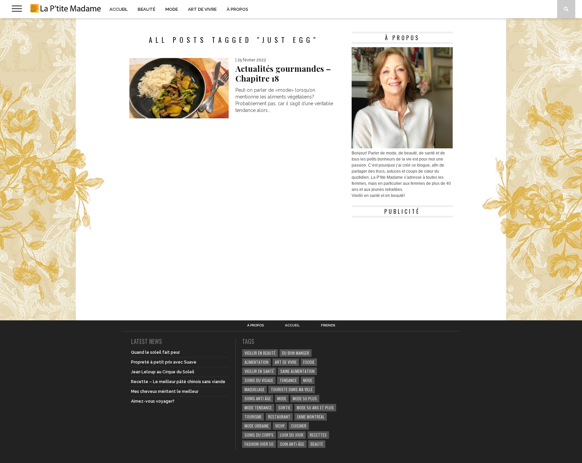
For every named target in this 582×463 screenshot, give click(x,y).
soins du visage (259, 380)
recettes (318, 435)
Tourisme (253, 416)
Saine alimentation (297, 371)
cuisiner (298, 426)
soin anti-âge (292, 444)
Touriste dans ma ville (292, 389)
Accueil (118, 9)
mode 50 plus (305, 398)
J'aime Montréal (310, 416)
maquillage (254, 389)
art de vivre (286, 362)
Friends (328, 325)
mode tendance (258, 407)
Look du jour (291, 435)
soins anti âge (258, 398)
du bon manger (295, 353)
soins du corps (259, 435)
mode (307, 380)
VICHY (280, 426)
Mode (171, 9)
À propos (237, 9)
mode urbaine (257, 426)
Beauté (146, 9)
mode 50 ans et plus (315, 407)
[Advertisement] (402, 263)
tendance (288, 380)
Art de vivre (202, 9)
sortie (284, 407)
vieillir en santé (259, 371)
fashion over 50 (259, 444)
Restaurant (279, 416)
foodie (309, 362)
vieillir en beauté (260, 353)
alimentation (256, 362)
